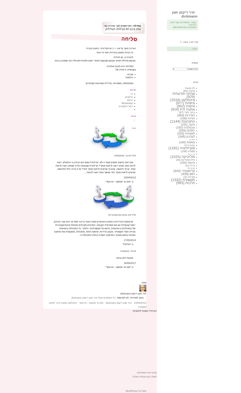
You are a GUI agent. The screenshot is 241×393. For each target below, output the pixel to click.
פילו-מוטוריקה (185, 160)
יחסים (187, 130)
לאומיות (186, 133)
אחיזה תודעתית (183, 95)
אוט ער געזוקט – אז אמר (91, 303)
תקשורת (183, 180)
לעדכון (186, 136)
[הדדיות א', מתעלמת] (110, 138)
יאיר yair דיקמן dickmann (119, 303)
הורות (187, 118)
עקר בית (191, 154)
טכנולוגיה (185, 127)
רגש (188, 174)
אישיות (185, 103)
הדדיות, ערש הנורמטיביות (122, 215)
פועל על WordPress (136, 391)
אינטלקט (182, 100)
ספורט (188, 151)
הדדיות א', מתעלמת (125, 155)
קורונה (191, 168)
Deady (190, 88)
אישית (186, 106)
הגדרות (186, 115)
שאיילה (189, 177)
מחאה (192, 139)
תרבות (185, 183)
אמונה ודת (183, 109)
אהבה (189, 90)
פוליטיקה (182, 157)
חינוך (188, 124)
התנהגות (182, 121)
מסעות (187, 142)
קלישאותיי (184, 171)
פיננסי (187, 162)
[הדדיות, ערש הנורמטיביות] (114, 197)
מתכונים (189, 145)
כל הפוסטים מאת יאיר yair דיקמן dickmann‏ (93, 297)
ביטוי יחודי (187, 112)
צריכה (190, 165)
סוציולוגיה (181, 148)
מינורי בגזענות (128, 251)
